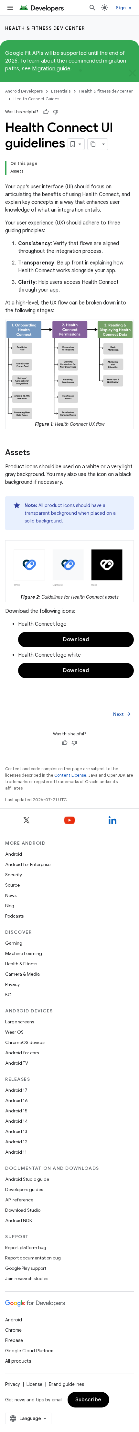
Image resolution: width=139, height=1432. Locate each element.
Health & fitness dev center (45, 28)
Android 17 (16, 1090)
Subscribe (88, 1400)
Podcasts (14, 916)
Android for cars (22, 1053)
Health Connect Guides (36, 99)
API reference (19, 1200)
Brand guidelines (66, 1384)
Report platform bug (25, 1247)
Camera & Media (22, 974)
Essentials (60, 91)
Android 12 (16, 1142)
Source (12, 885)
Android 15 (16, 1111)
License (34, 1384)
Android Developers (24, 91)
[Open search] (92, 8)
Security (13, 875)
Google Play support (25, 1268)
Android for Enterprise (27, 864)
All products (18, 1361)
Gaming (13, 943)
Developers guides (24, 1189)
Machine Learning (23, 953)
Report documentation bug (33, 1258)
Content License (70, 775)
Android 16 (16, 1100)
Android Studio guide (27, 1179)
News (10, 895)
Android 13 (16, 1131)
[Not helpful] (55, 112)
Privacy (12, 984)
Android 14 (16, 1121)
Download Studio (22, 1210)
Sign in (123, 8)
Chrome (13, 1330)
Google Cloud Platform (29, 1351)
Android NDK (18, 1220)
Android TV (16, 1063)
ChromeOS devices (25, 1042)
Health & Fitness (21, 964)
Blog (9, 906)
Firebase (14, 1340)
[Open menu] (10, 7)
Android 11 (16, 1152)
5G (8, 995)
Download (76, 639)
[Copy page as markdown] (93, 144)
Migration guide (51, 68)
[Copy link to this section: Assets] (36, 453)
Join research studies (26, 1278)
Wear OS (14, 1032)
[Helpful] (46, 112)
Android (13, 854)
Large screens (19, 1022)
